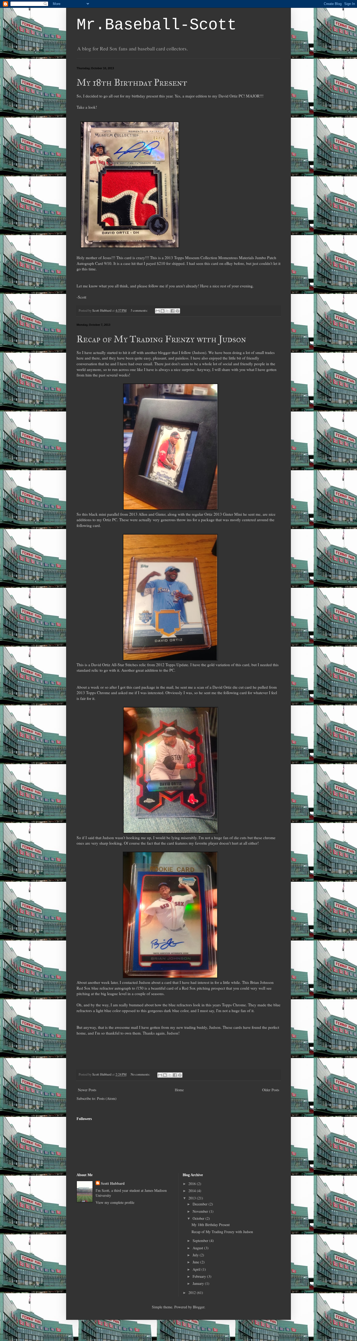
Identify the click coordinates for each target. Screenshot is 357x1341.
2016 (192, 1183)
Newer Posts (87, 1089)
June (196, 1261)
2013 (192, 1197)
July (196, 1254)
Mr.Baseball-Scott (157, 25)
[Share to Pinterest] (177, 311)
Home (179, 1089)
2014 (192, 1190)
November (201, 1211)
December (201, 1203)
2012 (192, 1292)
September (201, 1240)
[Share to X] (167, 311)
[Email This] (157, 311)
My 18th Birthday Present (132, 82)
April (197, 1269)
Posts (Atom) (107, 1098)
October (199, 1218)
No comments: (141, 1074)
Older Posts (270, 1089)
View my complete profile (115, 1202)
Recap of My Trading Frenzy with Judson (161, 339)
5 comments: (140, 310)
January (199, 1283)
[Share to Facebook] (172, 311)
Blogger (198, 1306)
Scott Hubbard (113, 1183)
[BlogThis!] (162, 311)
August (198, 1247)
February (200, 1276)
